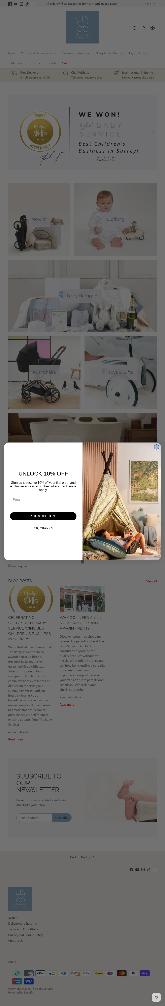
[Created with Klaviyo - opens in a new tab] (82, 561)
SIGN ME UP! (43, 516)
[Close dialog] (156, 447)
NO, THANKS (43, 528)
